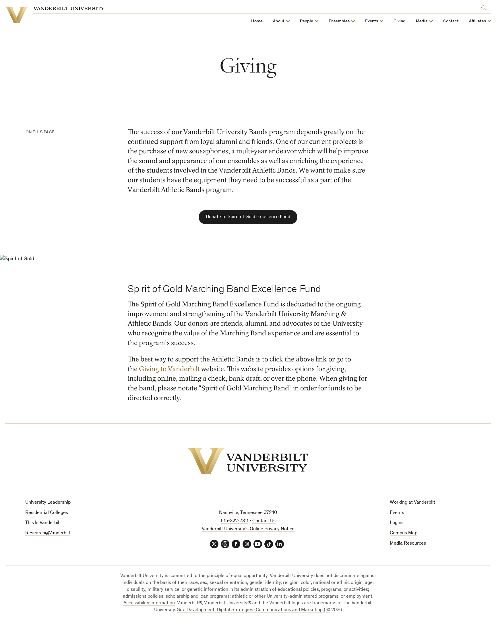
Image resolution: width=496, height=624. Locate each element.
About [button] (278, 21)
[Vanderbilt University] (248, 461)
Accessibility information (149, 603)
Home (257, 21)
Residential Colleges (46, 512)
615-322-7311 (234, 521)
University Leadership (48, 502)
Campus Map (403, 533)
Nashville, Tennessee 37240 (248, 512)
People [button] (306, 21)
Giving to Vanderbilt (169, 369)
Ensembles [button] (339, 21)
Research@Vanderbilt (47, 533)
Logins (397, 523)
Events (397, 512)
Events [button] (371, 21)
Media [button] (422, 21)
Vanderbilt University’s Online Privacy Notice (248, 529)
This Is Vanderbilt (43, 523)
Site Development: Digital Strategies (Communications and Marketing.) (251, 610)
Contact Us (264, 521)
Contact (451, 21)
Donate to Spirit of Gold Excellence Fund (248, 217)
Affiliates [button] (477, 21)
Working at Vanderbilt (412, 502)
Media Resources (408, 543)
